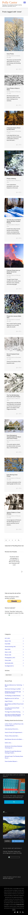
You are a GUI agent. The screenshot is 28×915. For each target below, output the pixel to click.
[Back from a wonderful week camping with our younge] (14, 828)
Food (7, 644)
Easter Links (8, 743)
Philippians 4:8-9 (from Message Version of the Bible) (13, 692)
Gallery (14, 910)
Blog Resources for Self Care (12, 698)
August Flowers (9, 701)
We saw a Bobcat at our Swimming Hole (13, 685)
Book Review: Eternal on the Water (14, 739)
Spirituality (9, 663)
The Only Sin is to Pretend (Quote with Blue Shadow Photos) (14, 221)
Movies (8, 655)
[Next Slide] (22, 571)
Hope (7, 649)
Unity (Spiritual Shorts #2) (12, 729)
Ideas (8, 652)
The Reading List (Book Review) (12, 695)
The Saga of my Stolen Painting (12, 712)
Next (19, 540)
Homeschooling (10, 646)
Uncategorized (9, 666)
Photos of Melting (11, 178)
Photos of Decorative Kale (12, 736)
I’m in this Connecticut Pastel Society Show (12, 708)
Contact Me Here (20, 904)
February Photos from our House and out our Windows (13, 272)
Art (7, 638)
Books (8, 641)
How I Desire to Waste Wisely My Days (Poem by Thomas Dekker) (13, 715)
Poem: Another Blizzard (11, 761)
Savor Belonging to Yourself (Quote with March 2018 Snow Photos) (14, 437)
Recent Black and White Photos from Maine (14, 704)
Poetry (8, 660)
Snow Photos (10, 53)
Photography (10, 657)
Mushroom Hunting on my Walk (13, 689)
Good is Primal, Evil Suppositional (14, 732)
